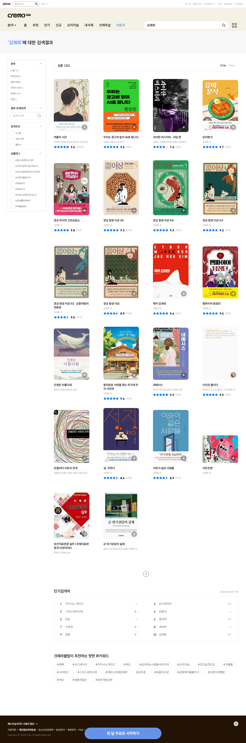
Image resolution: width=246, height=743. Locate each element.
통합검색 (19, 3)
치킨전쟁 (208, 468)
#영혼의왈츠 (79, 680)
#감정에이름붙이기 (188, 672)
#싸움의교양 (161, 672)
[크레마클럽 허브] (234, 25)
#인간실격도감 (206, 664)
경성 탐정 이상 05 (113, 220)
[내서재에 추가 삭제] (82, 126)
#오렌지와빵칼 (216, 672)
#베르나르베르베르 (116, 672)
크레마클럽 (19, 15)
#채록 (60, 664)
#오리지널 (183, 664)
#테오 (127, 664)
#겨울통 (228, 664)
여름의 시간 (60, 137)
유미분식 (208, 137)
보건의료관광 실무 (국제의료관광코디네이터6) (71, 546)
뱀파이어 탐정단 (212, 303)
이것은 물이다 (210, 385)
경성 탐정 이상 (111, 303)
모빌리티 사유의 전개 (65, 468)
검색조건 (14, 127)
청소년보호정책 (45, 729)
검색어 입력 (18, 115)
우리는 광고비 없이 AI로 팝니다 (121, 137)
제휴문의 (71, 729)
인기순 (223, 65)
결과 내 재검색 (17, 109)
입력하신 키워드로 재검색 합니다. (39, 116)
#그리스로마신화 (87, 672)
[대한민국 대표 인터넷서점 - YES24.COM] (6, 4)
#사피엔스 (63, 672)
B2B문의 (60, 729)
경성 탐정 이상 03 (213, 220)
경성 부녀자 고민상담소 (67, 220)
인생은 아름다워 (63, 385)
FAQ (81, 729)
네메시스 (158, 385)
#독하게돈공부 (104, 680)
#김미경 (141, 672)
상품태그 (14, 154)
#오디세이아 (79, 664)
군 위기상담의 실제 (114, 544)
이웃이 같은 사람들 (163, 468)
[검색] (36, 4)
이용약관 (12, 729)
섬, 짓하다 (109, 468)
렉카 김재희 (159, 303)
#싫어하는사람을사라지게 (154, 664)
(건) (80, 146)
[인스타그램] (236, 723)
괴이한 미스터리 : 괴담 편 (167, 137)
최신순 (231, 65)
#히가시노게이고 (105, 664)
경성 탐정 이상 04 (163, 220)
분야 (43, 4)
